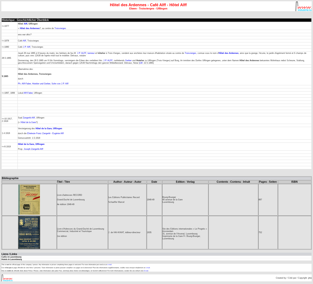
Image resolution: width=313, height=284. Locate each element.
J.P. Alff (26, 47)
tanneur (91, 53)
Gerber (128, 60)
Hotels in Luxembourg (11, 259)
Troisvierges (60, 28)
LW (141, 63)
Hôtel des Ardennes (30, 28)
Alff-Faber (28, 93)
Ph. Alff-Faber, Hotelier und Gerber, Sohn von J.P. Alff (43, 83)
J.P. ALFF (81, 53)
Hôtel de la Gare (28, 122)
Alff (25, 24)
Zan (24, 117)
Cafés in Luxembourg (11, 257)
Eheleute (45, 133)
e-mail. (109, 264)
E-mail (146, 271)
